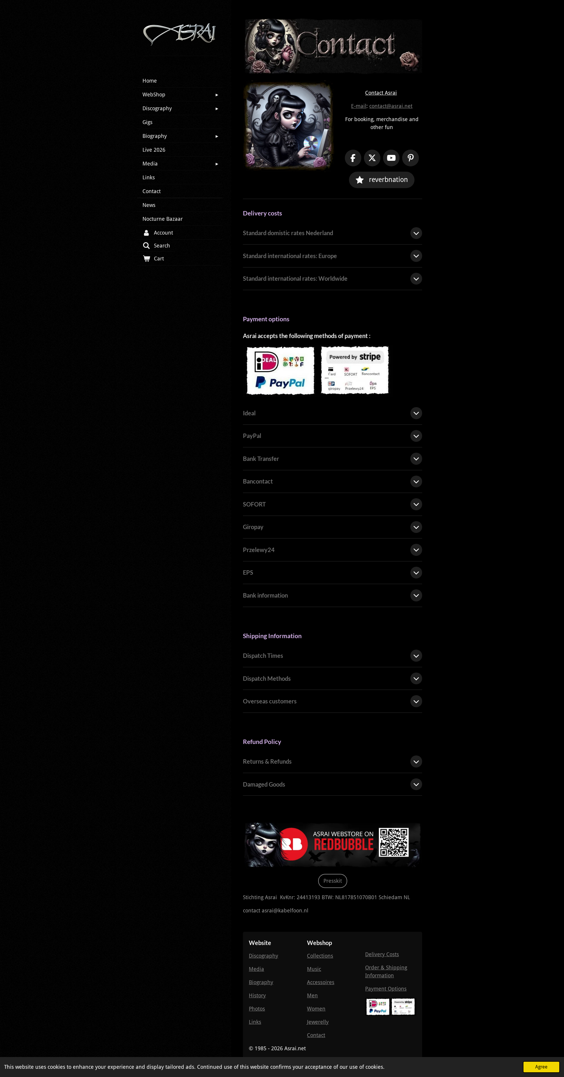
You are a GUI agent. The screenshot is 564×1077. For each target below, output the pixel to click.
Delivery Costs (382, 954)
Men (312, 995)
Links (255, 1022)
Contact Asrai (381, 93)
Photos (257, 1009)
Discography (263, 956)
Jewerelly (318, 1022)
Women (316, 1009)
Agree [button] (541, 1067)
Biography (261, 982)
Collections (320, 956)
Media (256, 969)
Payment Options (386, 989)
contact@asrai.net (390, 106)
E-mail (358, 106)
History (257, 995)
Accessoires (320, 982)
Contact (316, 1035)
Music (314, 969)
